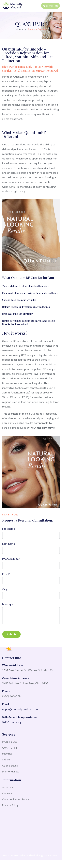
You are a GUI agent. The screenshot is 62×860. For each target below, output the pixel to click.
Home (19, 29)
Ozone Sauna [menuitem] (10, 765)
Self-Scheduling (11, 722)
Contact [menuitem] (7, 793)
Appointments (50, 5)
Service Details (37, 29)
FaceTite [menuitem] (7, 753)
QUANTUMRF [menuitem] (10, 747)
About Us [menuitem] (7, 787)
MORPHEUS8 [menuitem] (9, 742)
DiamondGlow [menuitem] (10, 771)
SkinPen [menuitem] (6, 759)
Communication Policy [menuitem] (15, 799)
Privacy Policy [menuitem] (10, 805)
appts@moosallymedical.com (20, 709)
